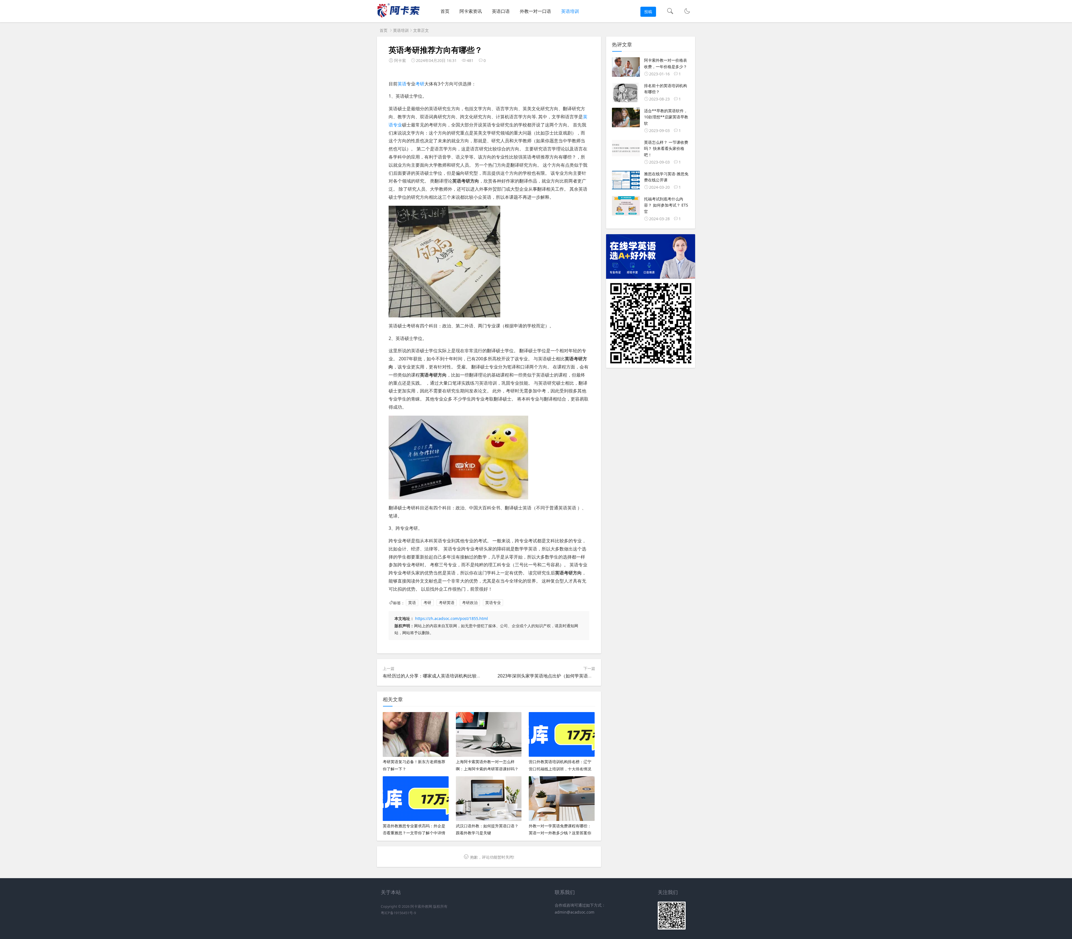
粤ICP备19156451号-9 (398, 913)
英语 (402, 84)
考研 (419, 84)
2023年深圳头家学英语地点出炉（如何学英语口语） (549, 676)
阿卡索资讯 (471, 11)
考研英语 (446, 602)
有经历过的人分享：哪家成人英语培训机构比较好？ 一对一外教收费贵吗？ (457, 676)
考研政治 (470, 602)
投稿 (648, 11)
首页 (445, 11)
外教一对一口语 (535, 11)
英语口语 (501, 11)
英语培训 (570, 11)
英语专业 (493, 602)
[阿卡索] (398, 17)
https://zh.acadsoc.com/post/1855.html (451, 618)
